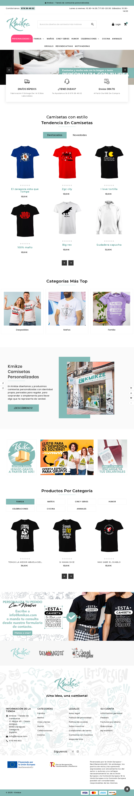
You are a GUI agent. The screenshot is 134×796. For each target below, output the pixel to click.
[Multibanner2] (67, 457)
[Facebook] (73, 751)
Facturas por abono (110, 722)
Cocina (51, 508)
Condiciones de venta (80, 730)
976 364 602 (15, 740)
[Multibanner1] (21, 457)
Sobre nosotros (76, 726)
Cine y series (81, 501)
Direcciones (106, 726)
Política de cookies (78, 722)
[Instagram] (78, 751)
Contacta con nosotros (81, 735)
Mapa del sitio (76, 739)
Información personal (111, 713)
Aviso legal (74, 713)
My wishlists (106, 730)
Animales (81, 508)
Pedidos (104, 717)
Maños (51, 501)
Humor (112, 501)
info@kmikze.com (18, 736)
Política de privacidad (80, 717)
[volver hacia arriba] (127, 789)
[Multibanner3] (112, 457)
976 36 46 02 (27, 8)
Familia (20, 501)
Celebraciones (20, 508)
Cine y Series (43, 722)
